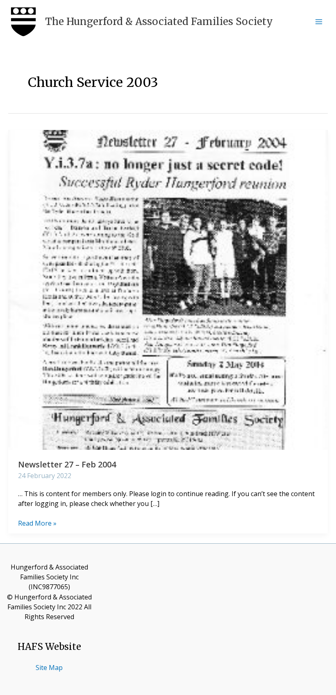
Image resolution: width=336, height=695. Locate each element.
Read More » (37, 523)
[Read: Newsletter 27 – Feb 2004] (168, 289)
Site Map (49, 667)
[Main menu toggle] (319, 22)
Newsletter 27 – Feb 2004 (67, 464)
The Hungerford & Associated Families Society (159, 21)
